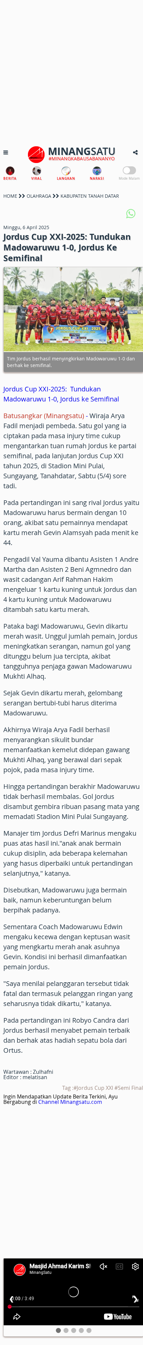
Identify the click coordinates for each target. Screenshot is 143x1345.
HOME (10, 196)
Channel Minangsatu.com (70, 1102)
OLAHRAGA (39, 196)
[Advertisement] (71, 72)
